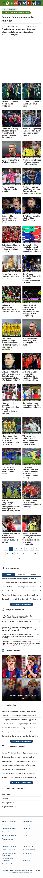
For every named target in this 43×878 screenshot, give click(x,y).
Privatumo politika (27, 870)
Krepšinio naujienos (9, 807)
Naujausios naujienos (9, 821)
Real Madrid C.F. (28, 846)
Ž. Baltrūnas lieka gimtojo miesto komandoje (18, 757)
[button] (4, 3)
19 (19, 558)
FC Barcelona (27, 853)
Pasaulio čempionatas (9, 846)
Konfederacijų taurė (8, 864)
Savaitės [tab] (21, 574)
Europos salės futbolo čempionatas (9, 854)
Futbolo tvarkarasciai (9, 835)
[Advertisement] (21, 59)
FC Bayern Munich (28, 850)
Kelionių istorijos (8, 803)
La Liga (24, 832)
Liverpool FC (26, 857)
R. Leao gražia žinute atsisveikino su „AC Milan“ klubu (21, 732)
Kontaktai (5, 870)
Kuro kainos (6, 794)
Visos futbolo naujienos (21, 604)
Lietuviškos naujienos (9, 828)
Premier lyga (26, 825)
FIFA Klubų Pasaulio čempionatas (8, 859)
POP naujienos (7, 825)
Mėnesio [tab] (34, 574)
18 (35, 554)
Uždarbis (5, 798)
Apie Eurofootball (15, 870)
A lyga (24, 835)
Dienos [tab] (8, 574)
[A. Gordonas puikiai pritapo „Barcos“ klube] (21, 678)
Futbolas (37, 870)
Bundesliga (26, 828)
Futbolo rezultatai (7, 839)
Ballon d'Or (5, 832)
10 (23, 554)
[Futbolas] (4, 9)
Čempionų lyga (27, 821)
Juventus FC (26, 860)
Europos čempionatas (9, 850)
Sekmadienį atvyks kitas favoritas (13, 769)
